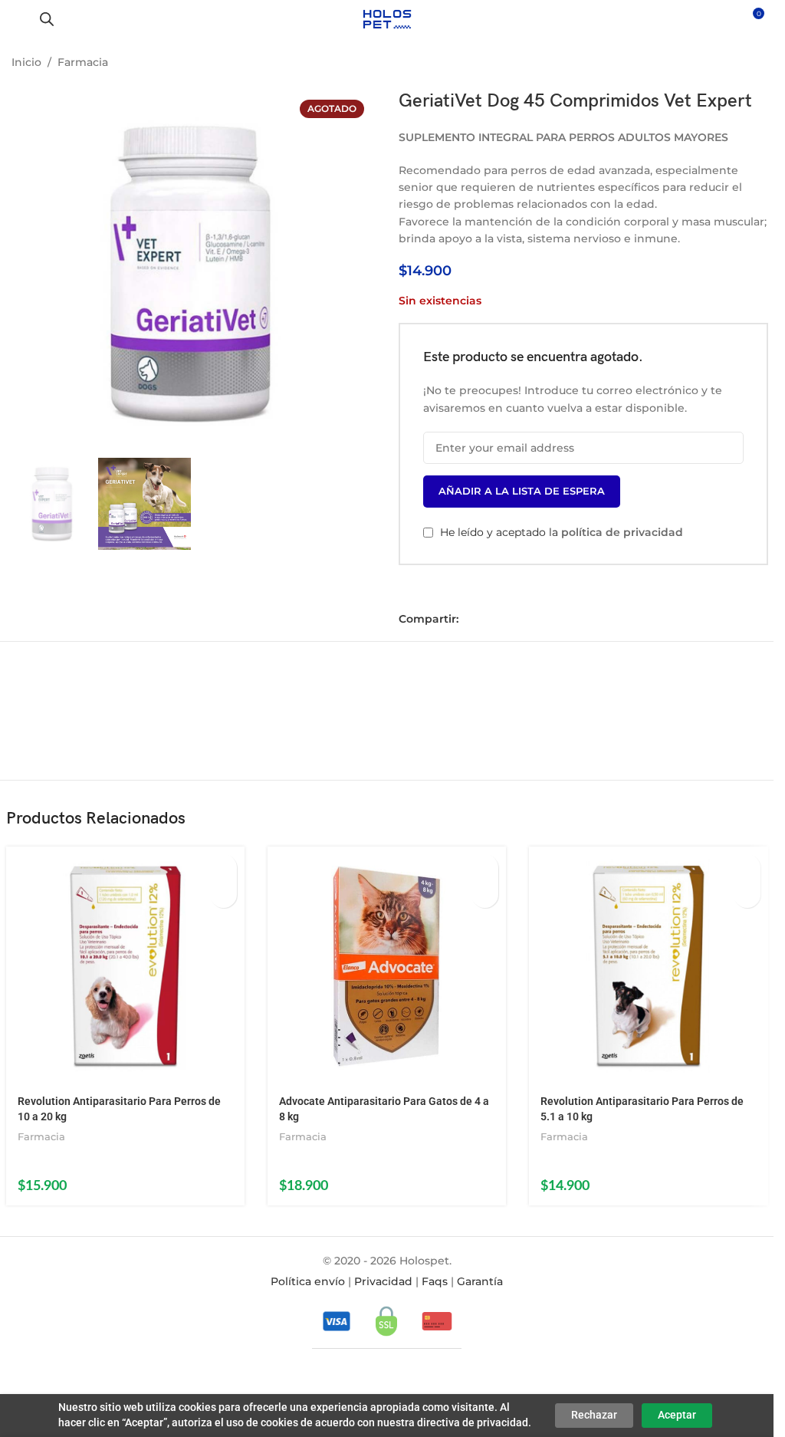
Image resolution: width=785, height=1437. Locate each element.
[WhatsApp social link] (513, 619)
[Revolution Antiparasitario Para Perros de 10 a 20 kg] (125, 966)
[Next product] (753, 63)
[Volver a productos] (734, 63)
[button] (223, 867)
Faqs (435, 1281)
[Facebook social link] (470, 619)
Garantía (480, 1281)
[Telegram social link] (535, 619)
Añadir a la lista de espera (521, 491)
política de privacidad (622, 532)
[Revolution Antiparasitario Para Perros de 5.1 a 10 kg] (648, 966)
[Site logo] (386, 18)
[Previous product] (716, 63)
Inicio (26, 62)
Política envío (308, 1281)
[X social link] (492, 619)
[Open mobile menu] (17, 19)
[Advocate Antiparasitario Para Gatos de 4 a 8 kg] (387, 966)
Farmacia (82, 62)
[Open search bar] (46, 18)
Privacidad (383, 1281)
